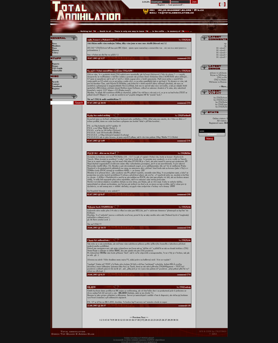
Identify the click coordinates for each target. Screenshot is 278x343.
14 (126, 320)
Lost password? (176, 5)
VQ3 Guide (57, 68)
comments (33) (184, 103)
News (54, 43)
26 (162, 320)
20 (146, 320)
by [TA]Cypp (221, 104)
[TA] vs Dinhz (220, 79)
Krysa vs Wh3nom (218, 75)
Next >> (144, 317)
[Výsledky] (212, 134)
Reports (55, 64)
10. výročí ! (221, 48)
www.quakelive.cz (150, 342)
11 (118, 320)
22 (151, 320)
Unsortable (57, 70)
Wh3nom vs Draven (218, 82)
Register (161, 5)
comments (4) (184, 305)
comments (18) (184, 194)
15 (129, 320)
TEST (117, 250)
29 (171, 320)
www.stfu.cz (125, 342)
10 (115, 320)
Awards (55, 82)
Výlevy (55, 52)
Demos (55, 66)
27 (165, 320)
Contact (55, 84)
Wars (54, 48)
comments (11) (184, 58)
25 (159, 320)
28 (168, 320)
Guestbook (57, 86)
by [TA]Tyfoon (220, 97)
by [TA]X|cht (221, 102)
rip (225, 43)
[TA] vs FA (222, 77)
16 (132, 320)
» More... (223, 86)
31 (176, 320)
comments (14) (184, 141)
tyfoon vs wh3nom (218, 73)
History (55, 50)
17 (135, 320)
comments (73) (184, 274)
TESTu (103, 253)
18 (138, 320)
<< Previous (135, 317)
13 (124, 320)
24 (157, 320)
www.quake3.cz (137, 342)
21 (148, 320)
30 (174, 320)
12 (121, 320)
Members (56, 46)
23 (154, 320)
